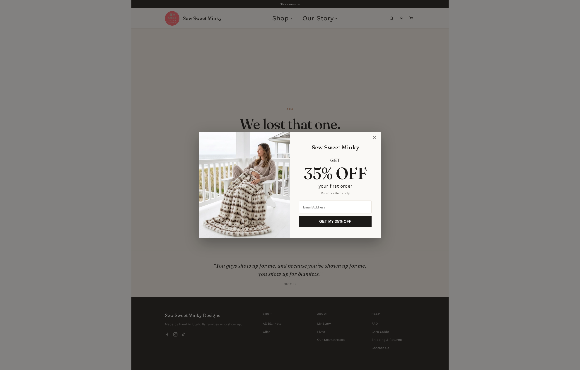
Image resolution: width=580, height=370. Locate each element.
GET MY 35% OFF (335, 221)
